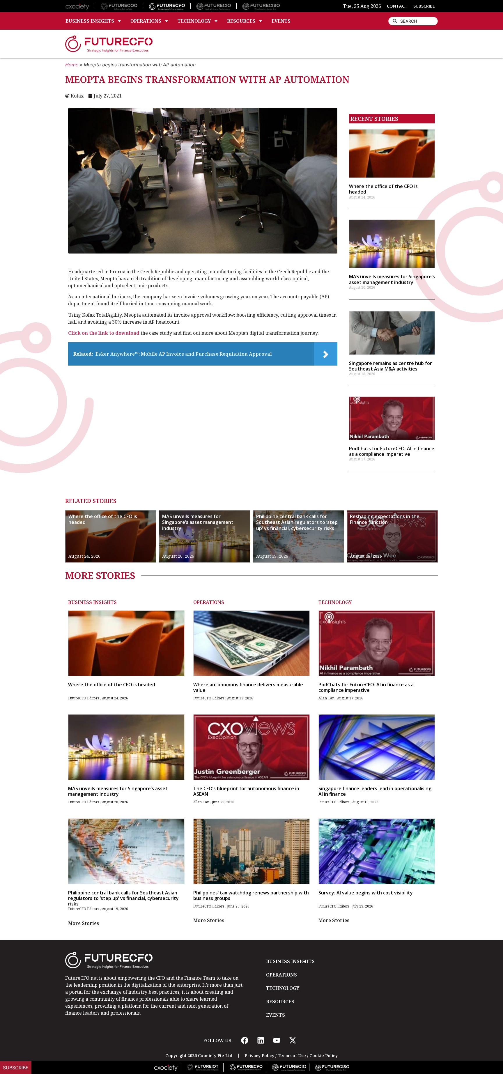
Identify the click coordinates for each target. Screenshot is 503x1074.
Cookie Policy (323, 1055)
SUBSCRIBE (424, 6)
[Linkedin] (260, 1040)
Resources (241, 21)
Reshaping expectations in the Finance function (384, 519)
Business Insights (89, 21)
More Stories (83, 923)
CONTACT (397, 6)
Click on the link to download (103, 333)
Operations (145, 21)
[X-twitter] (292, 1040)
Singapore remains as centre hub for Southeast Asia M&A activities (390, 366)
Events (281, 21)
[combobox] (413, 21)
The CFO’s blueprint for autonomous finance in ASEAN (246, 791)
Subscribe (16, 1068)
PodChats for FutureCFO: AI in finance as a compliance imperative (391, 451)
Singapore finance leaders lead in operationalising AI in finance (374, 791)
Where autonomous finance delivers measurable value (248, 687)
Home (71, 65)
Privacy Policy (259, 1055)
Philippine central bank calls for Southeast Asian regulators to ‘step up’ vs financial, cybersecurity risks (297, 522)
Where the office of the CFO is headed (383, 189)
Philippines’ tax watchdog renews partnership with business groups (251, 895)
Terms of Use (292, 1055)
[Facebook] (244, 1040)
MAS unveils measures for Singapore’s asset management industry (392, 279)
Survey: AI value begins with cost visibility (365, 892)
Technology (194, 21)
